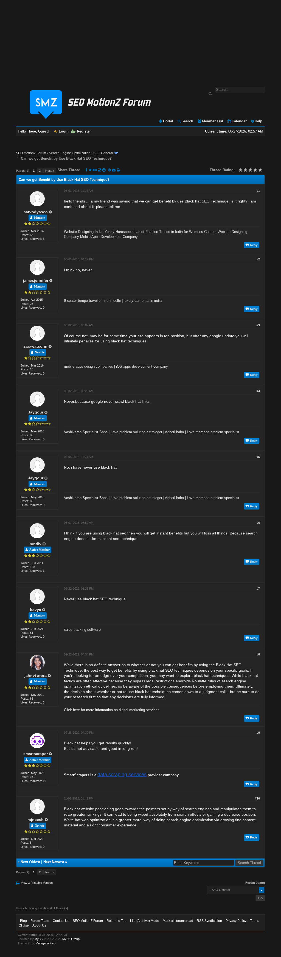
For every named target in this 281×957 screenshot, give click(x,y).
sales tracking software (82, 629)
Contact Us (61, 921)
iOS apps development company (142, 366)
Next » (49, 170)
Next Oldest (30, 862)
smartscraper (35, 753)
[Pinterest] (110, 170)
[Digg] (95, 170)
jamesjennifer (35, 280)
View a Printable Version (37, 882)
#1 (258, 190)
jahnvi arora (35, 675)
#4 (258, 391)
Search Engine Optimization (70, 153)
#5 (258, 456)
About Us (39, 925)
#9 (258, 732)
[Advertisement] (140, 40)
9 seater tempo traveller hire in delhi (92, 301)
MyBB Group (71, 939)
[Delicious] (99, 170)
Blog (23, 921)
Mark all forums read (178, 921)
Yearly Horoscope (119, 232)
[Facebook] (86, 170)
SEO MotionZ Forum (31, 153)
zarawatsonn (35, 346)
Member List (212, 121)
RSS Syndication (209, 921)
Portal (168, 121)
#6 (258, 522)
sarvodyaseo (36, 212)
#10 (257, 798)
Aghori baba (174, 432)
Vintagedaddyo (45, 943)
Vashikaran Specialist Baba (86, 432)
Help (258, 121)
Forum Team (39, 921)
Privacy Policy (236, 921)
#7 (258, 588)
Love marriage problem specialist (213, 432)
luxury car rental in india (143, 301)
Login (64, 131)
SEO (206, 201)
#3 (258, 325)
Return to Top (116, 921)
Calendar (239, 121)
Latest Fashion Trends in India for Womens (168, 232)
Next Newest (53, 862)
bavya (35, 609)
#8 (258, 654)
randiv (35, 544)
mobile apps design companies (88, 366)
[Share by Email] (114, 170)
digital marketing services (139, 710)
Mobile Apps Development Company (109, 237)
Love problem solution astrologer (136, 432)
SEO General (103, 153)
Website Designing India (83, 232)
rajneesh (35, 819)
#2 (258, 259)
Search (187, 121)
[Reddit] (104, 170)
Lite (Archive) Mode (144, 921)
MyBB (39, 939)
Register (84, 131)
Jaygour (35, 412)
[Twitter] (90, 170)
